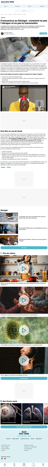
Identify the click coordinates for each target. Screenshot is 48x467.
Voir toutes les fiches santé (24, 427)
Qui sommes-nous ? (5, 445)
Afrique (9, 167)
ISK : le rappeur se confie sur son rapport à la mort (14, 375)
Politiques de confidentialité (30, 447)
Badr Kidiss (9, 33)
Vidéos (14, 465)
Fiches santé (24, 465)
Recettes (8, 438)
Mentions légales (5, 447)
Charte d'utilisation (5, 448)
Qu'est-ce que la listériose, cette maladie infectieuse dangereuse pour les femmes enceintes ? (23, 284)
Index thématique (28, 448)
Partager (44, 33)
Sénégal (24, 14)
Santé (5, 6)
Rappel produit (15, 438)
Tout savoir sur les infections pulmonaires (31, 421)
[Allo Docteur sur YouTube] (5, 459)
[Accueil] (24, 433)
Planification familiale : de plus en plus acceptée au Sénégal (33, 240)
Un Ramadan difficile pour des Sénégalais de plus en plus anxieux (33, 228)
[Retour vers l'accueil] (24, 2)
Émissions (42, 6)
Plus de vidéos (9, 253)
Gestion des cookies (28, 445)
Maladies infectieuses (17, 14)
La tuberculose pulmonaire (9, 422)
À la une (4, 465)
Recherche (34, 465)
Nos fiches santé (10, 401)
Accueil (2, 14)
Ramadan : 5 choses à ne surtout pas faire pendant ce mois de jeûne (19, 315)
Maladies (10, 14)
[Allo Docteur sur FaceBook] (2, 459)
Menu (43, 465)
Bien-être (17, 6)
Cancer (32, 438)
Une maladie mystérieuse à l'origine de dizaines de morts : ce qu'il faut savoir (21, 345)
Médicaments (39, 438)
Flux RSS (3, 450)
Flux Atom (26, 450)
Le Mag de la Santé (25, 438)
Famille (29, 6)
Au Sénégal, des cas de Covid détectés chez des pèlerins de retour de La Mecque (32, 217)
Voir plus (24, 248)
